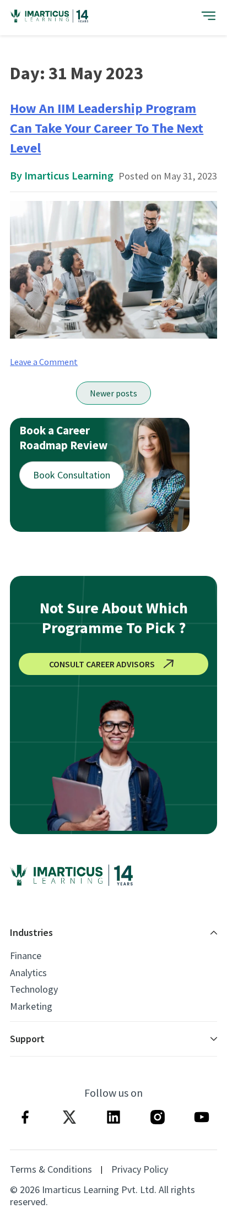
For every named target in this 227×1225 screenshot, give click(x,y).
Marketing (31, 1006)
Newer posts (113, 393)
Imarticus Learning (69, 175)
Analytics (28, 973)
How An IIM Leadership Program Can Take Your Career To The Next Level (106, 128)
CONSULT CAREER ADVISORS (102, 663)
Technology (34, 989)
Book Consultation (71, 475)
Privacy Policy (139, 1169)
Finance (25, 956)
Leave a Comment (44, 361)
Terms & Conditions (51, 1169)
